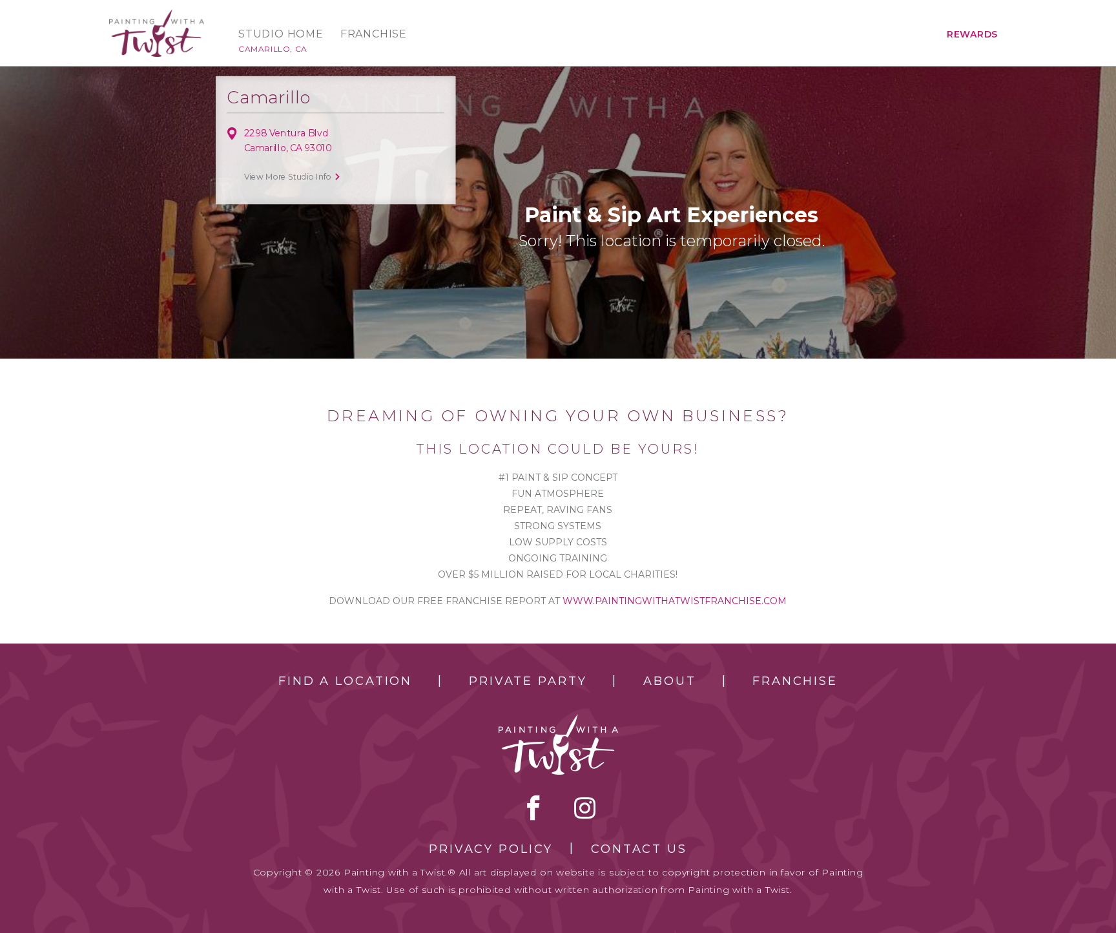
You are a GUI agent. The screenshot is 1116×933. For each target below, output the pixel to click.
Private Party (527, 681)
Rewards (972, 34)
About (669, 681)
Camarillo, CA (272, 49)
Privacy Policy (491, 849)
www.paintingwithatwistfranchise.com (675, 601)
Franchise (373, 34)
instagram (584, 807)
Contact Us (639, 849)
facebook (533, 807)
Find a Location (345, 681)
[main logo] (156, 15)
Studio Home (281, 34)
